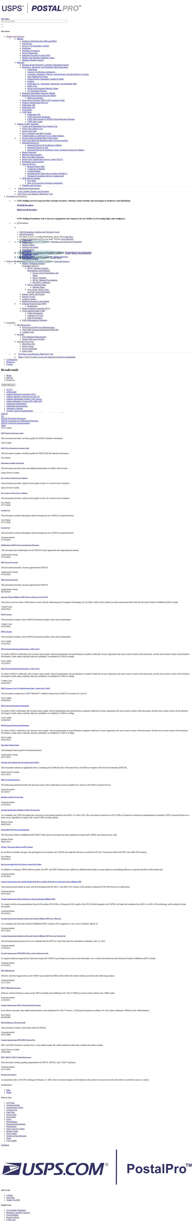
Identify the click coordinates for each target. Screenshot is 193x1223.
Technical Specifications (16, 1136)
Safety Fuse (32, 86)
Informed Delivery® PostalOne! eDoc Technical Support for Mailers (55, 150)
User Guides (11, 1140)
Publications (11, 1126)
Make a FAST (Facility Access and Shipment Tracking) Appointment (46, 357)
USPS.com (10, 1220)
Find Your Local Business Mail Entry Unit (35, 194)
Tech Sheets (27, 110)
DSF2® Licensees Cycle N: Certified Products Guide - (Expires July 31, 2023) (25, 688)
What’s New (27, 242)
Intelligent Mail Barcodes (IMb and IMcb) (39, 41)
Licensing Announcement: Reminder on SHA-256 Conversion (20, 810)
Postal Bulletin (12, 1215)
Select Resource (8, 385)
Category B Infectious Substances (41, 72)
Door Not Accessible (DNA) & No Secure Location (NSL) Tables (21, 864)
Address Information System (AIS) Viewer (24, 399)
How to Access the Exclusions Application (45, 183)
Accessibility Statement (16, 1210)
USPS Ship (27, 112)
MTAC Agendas (39, 278)
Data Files (10, 1112)
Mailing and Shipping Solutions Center (38, 58)
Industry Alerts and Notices (33, 294)
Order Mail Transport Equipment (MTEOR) (40, 330)
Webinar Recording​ (30, 247)
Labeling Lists (28, 332)
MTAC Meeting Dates (36, 285)
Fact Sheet (31, 181)
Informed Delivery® (30, 143)
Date (8, 1090)
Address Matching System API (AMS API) (24, 401)
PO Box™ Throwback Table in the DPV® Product (17, 847)
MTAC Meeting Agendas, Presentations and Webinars (38, 269)
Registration (32, 306)
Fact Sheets (11, 1117)
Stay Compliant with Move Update (36, 133)
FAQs (8, 1119)
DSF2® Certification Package (10, 780)
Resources (10, 362)
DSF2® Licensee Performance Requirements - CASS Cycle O (20, 649)
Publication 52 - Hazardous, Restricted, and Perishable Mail (52, 84)
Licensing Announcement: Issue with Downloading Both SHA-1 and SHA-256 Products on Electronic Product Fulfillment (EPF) (41, 881)
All (2, 416)
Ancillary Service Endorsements (19, 411)
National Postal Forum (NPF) (34, 304)
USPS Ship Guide (34, 121)
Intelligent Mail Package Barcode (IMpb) (39, 95)
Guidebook (26, 240)
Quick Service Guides (15, 1129)
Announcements (13, 1105)
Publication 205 (28, 107)
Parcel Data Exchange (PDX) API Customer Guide (43, 100)
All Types (10, 1103)
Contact (9, 364)
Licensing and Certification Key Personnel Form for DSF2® (20, 762)
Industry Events (28, 297)
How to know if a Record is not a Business (14, 478)
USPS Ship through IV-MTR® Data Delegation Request (50, 119)
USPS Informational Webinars (34, 320)
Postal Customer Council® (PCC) (36, 308)
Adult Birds (32, 69)
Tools (8, 1138)
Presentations (11, 1122)
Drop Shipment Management (34, 337)
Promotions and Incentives (33, 162)
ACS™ (9, 389)
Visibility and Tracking (31, 185)
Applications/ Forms (14, 1107)
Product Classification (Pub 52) (35, 103)
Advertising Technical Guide (10, 745)
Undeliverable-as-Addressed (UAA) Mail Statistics (43, 136)
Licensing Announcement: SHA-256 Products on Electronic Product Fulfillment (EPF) (28, 899)
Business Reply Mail (36, 166)
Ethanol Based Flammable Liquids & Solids (45, 79)
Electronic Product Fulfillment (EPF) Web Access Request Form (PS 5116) (24, 597)
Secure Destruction (30, 53)
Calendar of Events (35, 315)
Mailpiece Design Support (33, 60)
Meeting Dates (39, 287)
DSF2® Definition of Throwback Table (13, 1022)
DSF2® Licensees (6, 614)
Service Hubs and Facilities (33, 339)
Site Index (5, 19)
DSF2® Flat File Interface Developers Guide (15, 448)
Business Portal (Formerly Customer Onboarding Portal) (45, 65)
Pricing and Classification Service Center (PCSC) (42, 159)
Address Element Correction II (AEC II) (23, 396)
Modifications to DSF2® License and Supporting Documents (20, 545)
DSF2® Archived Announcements (15, 423)
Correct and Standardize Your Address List (39, 126)
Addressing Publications (16, 404)
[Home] (41, 12)
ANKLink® (11, 392)
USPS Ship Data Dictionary (39, 117)
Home (8, 375)
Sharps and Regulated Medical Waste (42, 88)
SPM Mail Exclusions (31, 178)
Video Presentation (35, 313)
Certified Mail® (33, 171)
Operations (10, 323)
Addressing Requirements (29, 188)
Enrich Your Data (29, 131)
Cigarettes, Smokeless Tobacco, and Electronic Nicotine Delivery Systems (58, 74)
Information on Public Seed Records (12, 463)
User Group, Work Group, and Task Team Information (38, 290)
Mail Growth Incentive (27, 210)
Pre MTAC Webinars (41, 282)
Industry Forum (12, 261)
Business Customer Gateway (18, 1212)
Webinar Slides (28, 245)
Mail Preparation (24, 325)
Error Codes (11, 1114)
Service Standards (29, 349)
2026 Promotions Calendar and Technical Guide (39, 232)
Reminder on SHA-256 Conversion (12, 797)
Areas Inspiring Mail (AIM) (33, 311)
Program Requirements (15, 1124)
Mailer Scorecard (29, 152)
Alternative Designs (14, 408)
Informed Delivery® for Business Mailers (44, 145)
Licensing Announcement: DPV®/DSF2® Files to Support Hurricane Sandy (24, 953)
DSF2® (9, 378)
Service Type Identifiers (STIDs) (35, 46)
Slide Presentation (34, 318)
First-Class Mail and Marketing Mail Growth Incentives (45, 140)
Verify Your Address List (32, 129)
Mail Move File (28, 344)
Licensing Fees (5, 510)
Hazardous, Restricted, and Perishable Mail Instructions (45, 67)
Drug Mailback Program (37, 77)
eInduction (26, 48)
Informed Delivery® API (37, 147)
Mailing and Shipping (15, 36)
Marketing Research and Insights (35, 301)
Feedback (5, 1145)
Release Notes (12, 1131)
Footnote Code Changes (8, 1074)
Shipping (20, 62)
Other (3, 425)
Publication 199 (28, 105)
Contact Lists (11, 1110)
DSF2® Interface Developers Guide (12, 433)
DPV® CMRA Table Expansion (11, 988)
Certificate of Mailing (36, 169)
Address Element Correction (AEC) (21, 394)
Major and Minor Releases (33, 157)
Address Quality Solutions (28, 124)
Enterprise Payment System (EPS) (36, 55)
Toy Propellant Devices (37, 91)
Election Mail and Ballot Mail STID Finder (40, 138)
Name (8, 1092)
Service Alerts (28, 346)
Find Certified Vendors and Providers (33, 191)
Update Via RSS (13, 1200)
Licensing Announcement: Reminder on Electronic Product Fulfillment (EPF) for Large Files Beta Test (33, 936)
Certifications (11, 359)
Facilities (20, 334)
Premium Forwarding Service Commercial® (45, 176)
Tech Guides (11, 1133)
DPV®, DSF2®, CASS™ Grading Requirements (16, 1057)
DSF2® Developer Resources (13, 418)
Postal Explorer (12, 1217)
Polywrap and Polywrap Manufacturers (38, 327)
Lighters (30, 81)
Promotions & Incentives (16, 196)
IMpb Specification (35, 98)
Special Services (29, 164)
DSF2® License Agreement (9, 562)
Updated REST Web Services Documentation (15, 829)
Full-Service (27, 43)
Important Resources (25, 341)
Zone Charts (27, 351)
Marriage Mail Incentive (32, 155)
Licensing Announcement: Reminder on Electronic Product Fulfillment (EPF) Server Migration (31, 918)
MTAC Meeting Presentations (45, 280)
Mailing (20, 39)
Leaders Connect (29, 299)
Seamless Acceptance (31, 51)
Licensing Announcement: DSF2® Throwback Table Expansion (21, 1005)
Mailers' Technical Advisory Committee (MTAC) (33, 264)
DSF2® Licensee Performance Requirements (15, 705)
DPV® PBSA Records (8, 970)
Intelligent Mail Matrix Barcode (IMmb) (38, 93)
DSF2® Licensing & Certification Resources (19, 421)
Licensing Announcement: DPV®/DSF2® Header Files (18, 1040)
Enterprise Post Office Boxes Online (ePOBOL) (47, 173)
